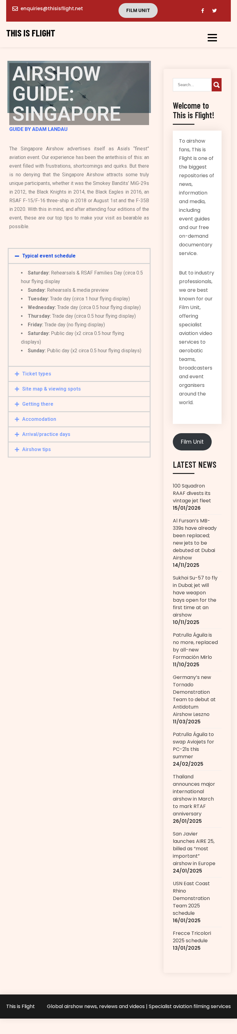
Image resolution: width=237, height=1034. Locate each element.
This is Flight (30, 33)
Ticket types (36, 374)
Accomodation (39, 419)
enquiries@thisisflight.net (52, 8)
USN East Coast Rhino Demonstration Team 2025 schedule (191, 898)
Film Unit (192, 442)
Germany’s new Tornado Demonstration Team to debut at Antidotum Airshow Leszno (194, 696)
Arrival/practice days (46, 434)
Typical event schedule (49, 256)
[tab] (79, 256)
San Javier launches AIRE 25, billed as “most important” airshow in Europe (194, 848)
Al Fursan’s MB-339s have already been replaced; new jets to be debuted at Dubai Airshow (195, 539)
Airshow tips (36, 449)
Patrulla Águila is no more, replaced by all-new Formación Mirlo (195, 646)
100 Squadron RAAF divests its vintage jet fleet (192, 493)
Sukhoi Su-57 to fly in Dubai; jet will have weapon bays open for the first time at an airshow (195, 596)
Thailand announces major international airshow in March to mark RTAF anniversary (194, 795)
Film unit (138, 10)
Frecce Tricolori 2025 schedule (192, 937)
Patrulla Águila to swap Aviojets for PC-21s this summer (193, 745)
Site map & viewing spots (51, 389)
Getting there (37, 404)
